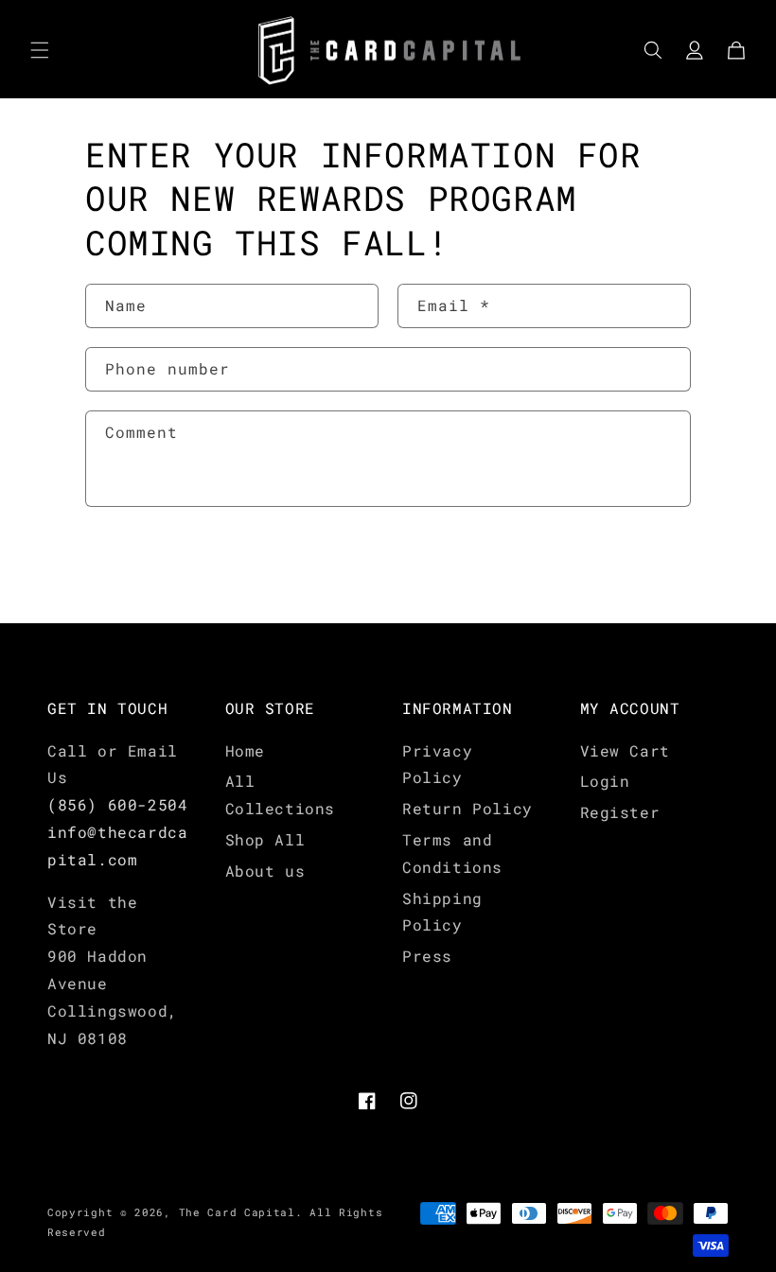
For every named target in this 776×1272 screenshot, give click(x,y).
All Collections (280, 794)
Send (143, 566)
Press (427, 956)
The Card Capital (237, 1212)
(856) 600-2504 (117, 804)
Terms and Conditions (452, 853)
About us (265, 870)
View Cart (625, 750)
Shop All (265, 839)
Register (620, 812)
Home (245, 750)
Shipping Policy (442, 911)
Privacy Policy (437, 764)
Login (605, 781)
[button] (40, 50)
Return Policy (467, 808)
